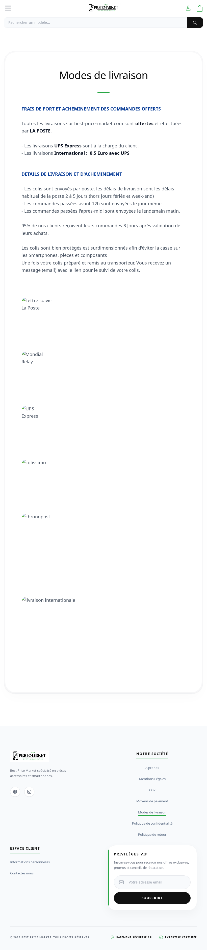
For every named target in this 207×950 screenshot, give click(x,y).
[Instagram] (29, 792)
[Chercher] (195, 22)
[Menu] (8, 8)
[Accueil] (103, 8)
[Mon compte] (188, 8)
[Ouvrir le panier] (199, 9)
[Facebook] (15, 792)
